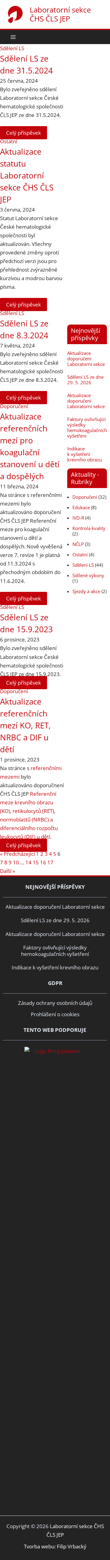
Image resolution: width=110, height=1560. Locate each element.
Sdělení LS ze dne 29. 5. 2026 (85, 379)
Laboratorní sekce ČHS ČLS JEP (60, 14)
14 (28, 862)
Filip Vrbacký (71, 1546)
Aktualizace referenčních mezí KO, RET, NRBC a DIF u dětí (25, 725)
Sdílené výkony (88, 575)
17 (50, 862)
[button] (102, 37)
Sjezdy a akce (86, 591)
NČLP (78, 544)
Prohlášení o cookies (55, 1014)
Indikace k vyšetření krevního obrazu (84, 454)
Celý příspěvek (23, 132)
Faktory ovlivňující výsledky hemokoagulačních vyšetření (87, 427)
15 (36, 862)
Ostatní (8, 141)
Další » (7, 870)
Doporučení (14, 406)
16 (43, 862)
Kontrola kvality (88, 528)
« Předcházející (17, 853)
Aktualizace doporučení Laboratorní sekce (86, 358)
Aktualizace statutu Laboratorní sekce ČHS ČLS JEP (26, 175)
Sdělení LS (12, 48)
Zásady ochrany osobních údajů (55, 1002)
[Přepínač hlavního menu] (13, 37)
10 (16, 862)
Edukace (81, 507)
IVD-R (78, 518)
